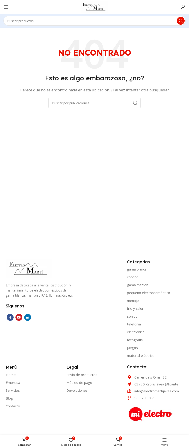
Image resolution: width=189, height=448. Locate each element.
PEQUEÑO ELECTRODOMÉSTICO (148, 292)
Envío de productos (81, 374)
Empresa (13, 382)
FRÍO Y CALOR (135, 308)
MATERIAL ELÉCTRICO (140, 355)
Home (11, 374)
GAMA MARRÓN (137, 285)
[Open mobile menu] (5, 7)
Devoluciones (77, 390)
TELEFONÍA (134, 324)
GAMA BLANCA (137, 269)
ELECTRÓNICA (135, 332)
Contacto (13, 406)
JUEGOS (132, 347)
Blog (9, 398)
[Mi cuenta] (183, 7)
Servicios (13, 390)
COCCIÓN (133, 277)
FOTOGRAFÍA (135, 339)
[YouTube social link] (18, 317)
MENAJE (133, 300)
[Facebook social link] (10, 317)
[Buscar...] (181, 21)
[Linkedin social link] (27, 317)
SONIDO (132, 316)
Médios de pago (79, 382)
